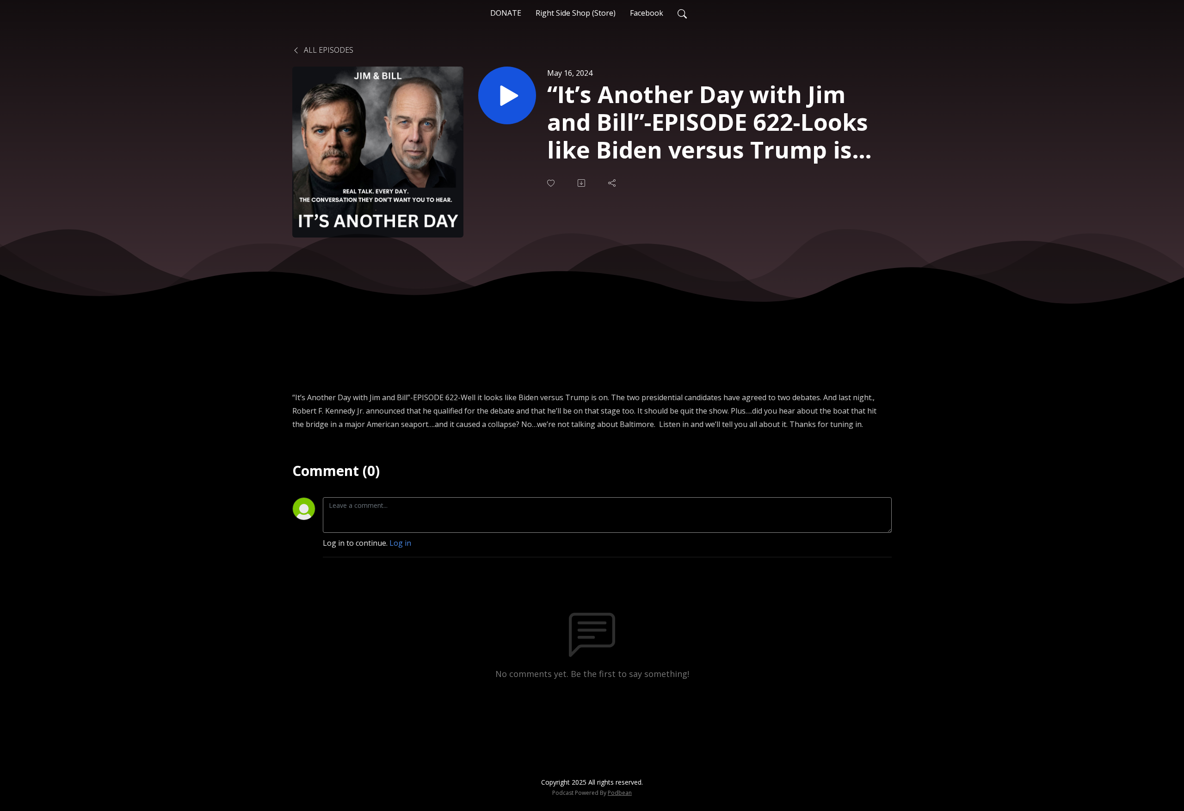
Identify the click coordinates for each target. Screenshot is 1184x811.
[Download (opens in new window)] (582, 183)
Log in (400, 543)
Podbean (620, 793)
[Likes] (551, 183)
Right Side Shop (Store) (576, 13)
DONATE (505, 13)
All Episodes (327, 50)
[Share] (612, 183)
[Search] (682, 13)
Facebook (646, 13)
